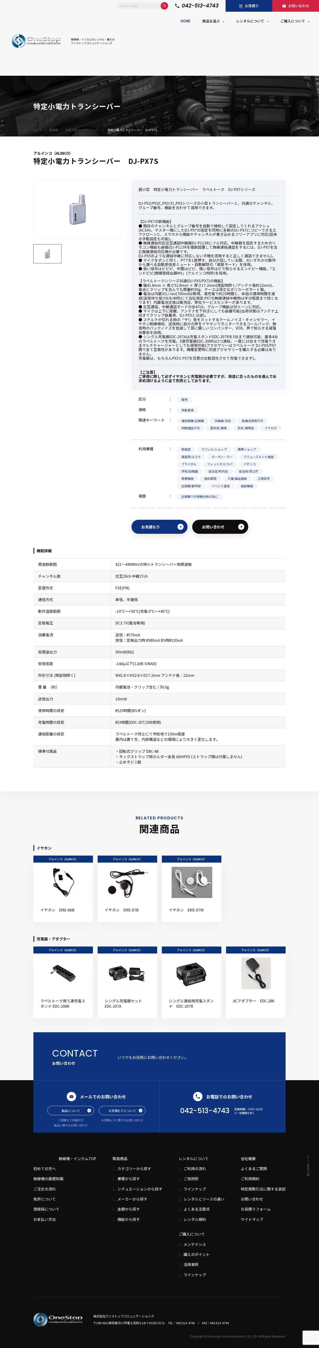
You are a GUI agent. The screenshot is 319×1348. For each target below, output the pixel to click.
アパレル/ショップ (214, 449)
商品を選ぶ (211, 20)
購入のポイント (197, 1254)
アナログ (271, 428)
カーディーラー (222, 457)
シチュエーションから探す (139, 1189)
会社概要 (248, 1158)
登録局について (46, 1209)
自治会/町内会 (218, 471)
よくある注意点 (197, 1209)
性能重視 (187, 410)
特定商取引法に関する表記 (263, 1189)
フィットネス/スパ (220, 464)
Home (186, 20)
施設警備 (247, 486)
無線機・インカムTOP (77, 1158)
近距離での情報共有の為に (199, 496)
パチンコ (250, 464)
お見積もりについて (122, 1110)
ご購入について (292, 20)
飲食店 (186, 449)
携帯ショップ (247, 449)
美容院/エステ (191, 457)
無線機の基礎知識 (48, 1178)
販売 (184, 399)
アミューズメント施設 (259, 457)
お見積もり (150, 527)
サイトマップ (252, 1219)
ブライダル (188, 464)
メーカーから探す (132, 1199)
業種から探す (128, 1178)
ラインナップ (195, 1189)
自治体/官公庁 (248, 471)
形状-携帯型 (246, 428)
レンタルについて (250, 20)
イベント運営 (221, 486)
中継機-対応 (223, 421)
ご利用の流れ (195, 1168)
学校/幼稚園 (189, 471)
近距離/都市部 (191, 486)
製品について (71, 1110)
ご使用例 (191, 1178)
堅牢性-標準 (218, 428)
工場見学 (264, 478)
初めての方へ (44, 1168)
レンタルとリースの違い (204, 1199)
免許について (44, 1199)
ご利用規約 (250, 1178)
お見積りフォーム (256, 1209)
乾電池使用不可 (252, 421)
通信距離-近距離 (192, 421)
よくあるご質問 (254, 1168)
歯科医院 (210, 478)
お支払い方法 (44, 1219)
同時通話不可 (190, 428)
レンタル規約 (195, 1219)
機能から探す (128, 1219)
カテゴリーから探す (134, 1168)
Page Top (308, 1169)
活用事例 (191, 1264)
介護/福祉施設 (237, 478)
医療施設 (187, 478)
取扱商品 (120, 1158)
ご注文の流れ (44, 1189)
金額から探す (128, 1209)
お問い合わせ (213, 527)
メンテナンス (195, 1244)
